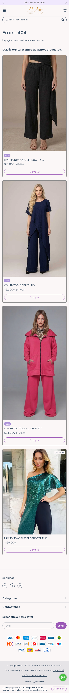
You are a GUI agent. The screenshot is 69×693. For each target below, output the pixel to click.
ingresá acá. (58, 670)
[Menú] (4, 10)
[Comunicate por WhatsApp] (63, 677)
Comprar (34, 171)
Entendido (59, 689)
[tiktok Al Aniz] (19, 585)
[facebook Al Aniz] (12, 585)
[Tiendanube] (35, 682)
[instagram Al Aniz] (4, 585)
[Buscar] (63, 19)
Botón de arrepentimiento (34, 675)
